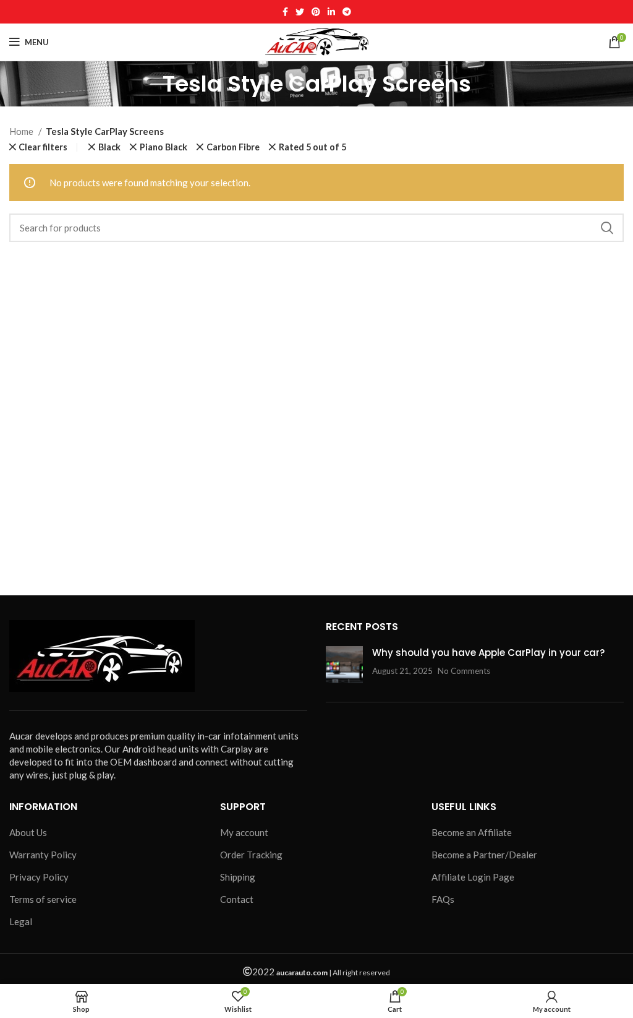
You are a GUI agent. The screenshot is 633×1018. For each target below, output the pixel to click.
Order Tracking (251, 854)
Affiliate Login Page (472, 876)
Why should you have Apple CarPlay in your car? (488, 652)
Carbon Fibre (233, 147)
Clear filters (43, 147)
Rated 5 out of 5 (312, 147)
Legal (20, 921)
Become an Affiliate (471, 832)
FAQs (442, 899)
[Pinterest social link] (316, 12)
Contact (236, 899)
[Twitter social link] (300, 12)
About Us (28, 832)
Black (109, 147)
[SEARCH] (607, 228)
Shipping (237, 876)
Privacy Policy (39, 876)
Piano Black (163, 147)
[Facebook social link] (285, 12)
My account (244, 832)
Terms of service (43, 899)
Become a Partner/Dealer (484, 854)
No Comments (464, 671)
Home (22, 131)
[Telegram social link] (347, 12)
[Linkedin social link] (331, 12)
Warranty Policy (43, 854)
